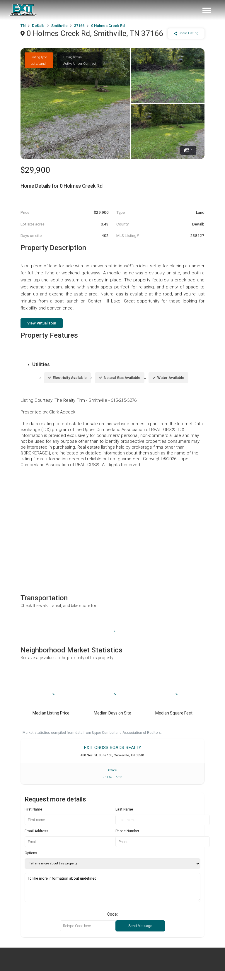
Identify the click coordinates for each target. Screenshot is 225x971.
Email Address (36, 831)
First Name (33, 809)
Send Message (140, 926)
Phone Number (127, 831)
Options (31, 853)
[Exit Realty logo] (23, 10)
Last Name (124, 809)
